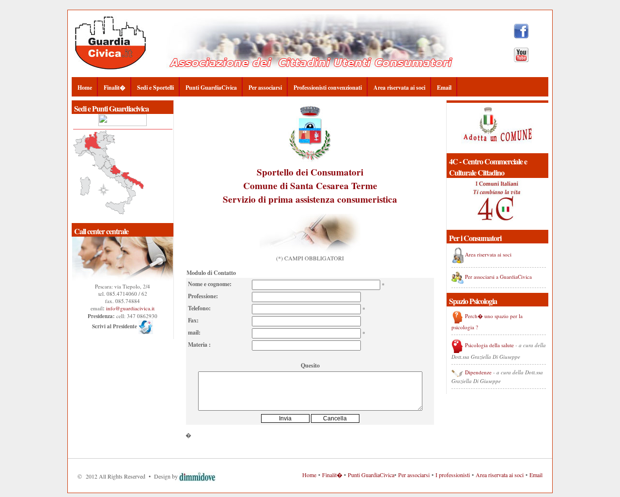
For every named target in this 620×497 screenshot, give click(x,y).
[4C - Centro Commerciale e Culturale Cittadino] (497, 149)
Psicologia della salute (489, 345)
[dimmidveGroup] (198, 476)
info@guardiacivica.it (130, 308)
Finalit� (114, 87)
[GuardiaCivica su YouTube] (521, 60)
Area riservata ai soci (399, 87)
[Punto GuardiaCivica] (122, 124)
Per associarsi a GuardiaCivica (498, 276)
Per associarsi (265, 87)
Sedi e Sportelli (155, 87)
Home (85, 87)
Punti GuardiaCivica (211, 87)
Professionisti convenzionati (328, 87)
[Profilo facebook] (521, 36)
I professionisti (452, 475)
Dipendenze (478, 372)
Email (444, 87)
